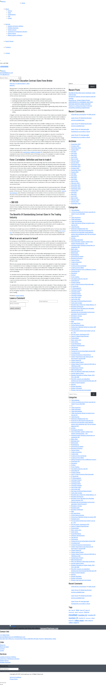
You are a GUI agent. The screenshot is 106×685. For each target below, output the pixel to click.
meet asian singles (76, 303)
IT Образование (76, 288)
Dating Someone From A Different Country (83, 269)
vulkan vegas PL (74, 623)
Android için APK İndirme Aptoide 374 (82, 230)
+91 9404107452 (4, 635)
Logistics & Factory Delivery (8, 657)
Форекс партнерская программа (81, 390)
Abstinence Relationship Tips (79, 229)
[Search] (93, 394)
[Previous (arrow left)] (0, 684)
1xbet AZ (87, 610)
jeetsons (12, 85)
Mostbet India (75, 318)
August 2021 (74, 190)
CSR (9, 16)
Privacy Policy (14, 679)
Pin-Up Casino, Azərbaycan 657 (80, 334)
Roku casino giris (76, 340)
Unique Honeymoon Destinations (81, 355)
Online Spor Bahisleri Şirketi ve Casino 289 (83, 327)
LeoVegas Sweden (76, 295)
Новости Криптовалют (78, 382)
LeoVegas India (75, 292)
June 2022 (74, 176)
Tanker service (12, 30)
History (10, 11)
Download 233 (75, 271)
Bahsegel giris (75, 251)
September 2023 (76, 148)
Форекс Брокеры (76, 386)
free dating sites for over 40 (79, 279)
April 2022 (74, 179)
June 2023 (74, 153)
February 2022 (75, 183)
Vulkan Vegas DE (76, 360)
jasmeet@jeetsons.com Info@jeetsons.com (12, 637)
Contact (7, 53)
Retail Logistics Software (15, 35)
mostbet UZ (82, 618)
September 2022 (76, 170)
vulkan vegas (79, 620)
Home (23, 3)
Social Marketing (76, 344)
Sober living (74, 342)
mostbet (73, 614)
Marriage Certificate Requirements (81, 301)
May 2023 (74, 155)
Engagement (80, 612)
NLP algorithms (75, 323)
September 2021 (76, 188)
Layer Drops (74, 118)
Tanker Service (4, 660)
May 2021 (74, 194)
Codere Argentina (76, 262)
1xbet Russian (75, 227)
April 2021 (74, 196)
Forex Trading (20, 295)
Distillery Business (13, 28)
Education (74, 273)
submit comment (15, 308)
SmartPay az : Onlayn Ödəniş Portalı (79, 100)
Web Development (76, 369)
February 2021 (75, 200)
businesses (71, 612)
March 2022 (74, 181)
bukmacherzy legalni (77, 256)
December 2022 (75, 164)
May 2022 (74, 177)
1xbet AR (82, 610)
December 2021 (75, 185)
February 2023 (75, 161)
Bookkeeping (75, 254)
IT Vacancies (74, 286)
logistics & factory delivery (15, 26)
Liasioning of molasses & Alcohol (17, 31)
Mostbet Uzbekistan (77, 319)
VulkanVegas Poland (77, 368)
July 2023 (73, 151)
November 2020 (75, 203)
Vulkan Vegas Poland (77, 362)
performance (88, 618)
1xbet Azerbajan (76, 219)
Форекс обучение (76, 388)
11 (72, 216)
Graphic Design (75, 282)
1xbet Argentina (76, 217)
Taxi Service (74, 347)
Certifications (12, 14)
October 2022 (75, 168)
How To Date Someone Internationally (82, 284)
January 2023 (75, 163)
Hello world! (91, 114)
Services (7, 24)
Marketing (86, 612)
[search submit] (20, 78)
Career (10, 18)
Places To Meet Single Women (80, 336)
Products (8, 47)
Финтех (73, 384)
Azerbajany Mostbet (77, 240)
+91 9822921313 (4, 66)
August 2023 (74, 150)
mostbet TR (73, 618)
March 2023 (74, 159)
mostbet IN (91, 615)
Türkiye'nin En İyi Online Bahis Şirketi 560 (83, 351)
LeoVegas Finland (76, 290)
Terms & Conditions (15, 677)
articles (73, 238)
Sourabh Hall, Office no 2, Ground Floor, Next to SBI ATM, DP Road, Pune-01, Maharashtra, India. (28, 639)
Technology (74, 349)
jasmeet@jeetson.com (6, 73)
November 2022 (75, 166)
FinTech (73, 275)
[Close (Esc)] (5, 682)
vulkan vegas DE (88, 620)
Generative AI (75, 280)
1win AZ (73, 610)
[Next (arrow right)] (2, 684)
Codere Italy (74, 264)
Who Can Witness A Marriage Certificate (83, 371)
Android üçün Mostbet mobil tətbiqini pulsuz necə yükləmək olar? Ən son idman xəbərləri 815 (83, 234)
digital (76, 612)
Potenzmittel (75, 338)
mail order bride (76, 297)
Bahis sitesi (74, 249)
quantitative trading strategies (32, 152)
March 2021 (74, 198)
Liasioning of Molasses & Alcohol (9, 659)
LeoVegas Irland (76, 293)
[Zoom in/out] (0, 682)
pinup (93, 618)
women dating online (77, 373)
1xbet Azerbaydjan (76, 221)
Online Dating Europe (77, 325)
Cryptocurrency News (77, 267)
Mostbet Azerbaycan (77, 306)
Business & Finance (76, 258)
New (72, 321)
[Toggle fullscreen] (2, 682)
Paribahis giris (75, 329)
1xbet (77, 610)
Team (9, 13)
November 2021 (75, 187)
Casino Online (75, 260)
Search (71, 83)
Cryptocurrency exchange (78, 266)
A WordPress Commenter (78, 114)
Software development (78, 345)
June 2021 (74, 192)
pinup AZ (71, 620)
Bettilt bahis (74, 253)
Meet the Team (4, 647)
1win (70, 610)
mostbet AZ (82, 615)
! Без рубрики (75, 210)
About (7, 9)
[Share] (3, 682)
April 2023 (74, 157)
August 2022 (74, 172)
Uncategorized (75, 353)
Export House (12, 33)
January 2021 (75, 201)
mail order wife (75, 299)
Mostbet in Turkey (76, 316)
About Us (2, 645)
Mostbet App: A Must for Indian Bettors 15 (83, 305)
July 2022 (73, 174)
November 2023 (75, 144)
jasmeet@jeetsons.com (49, 628)
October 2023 (75, 146)
